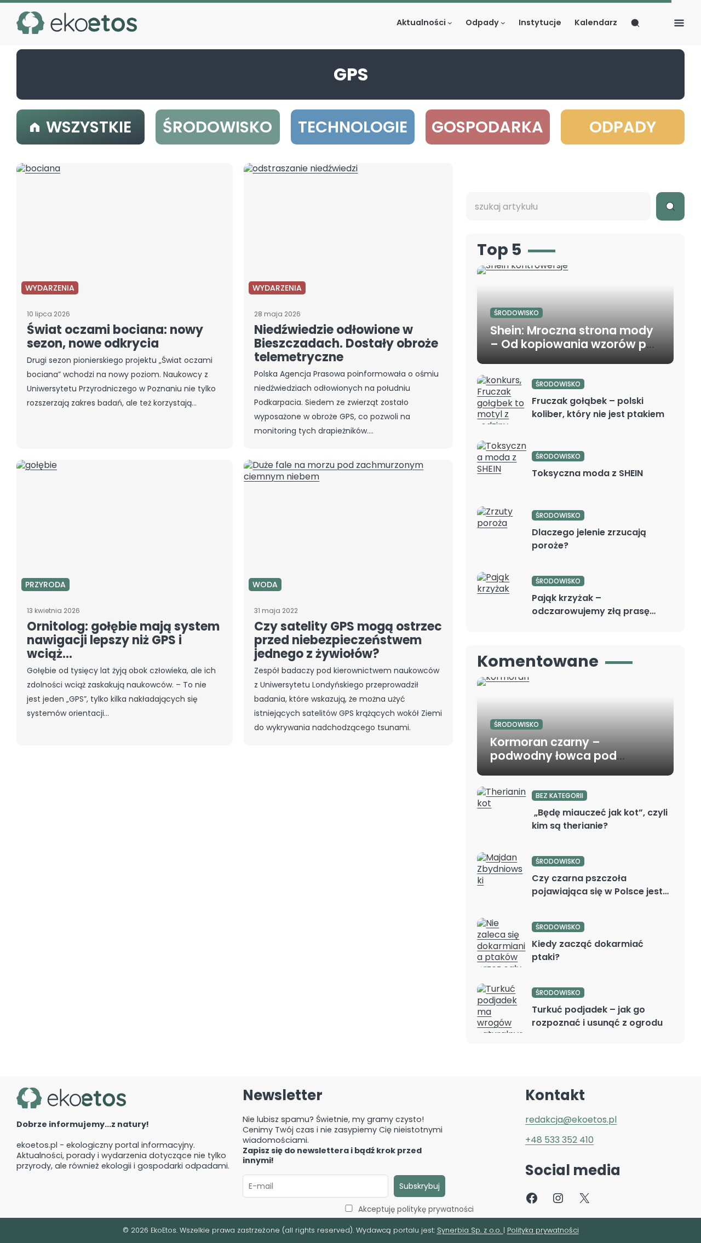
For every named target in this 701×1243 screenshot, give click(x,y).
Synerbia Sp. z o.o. (470, 1230)
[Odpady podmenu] (503, 22)
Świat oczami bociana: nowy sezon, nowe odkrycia (115, 336)
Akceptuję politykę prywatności (416, 1209)
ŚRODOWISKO (516, 312)
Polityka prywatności (543, 1230)
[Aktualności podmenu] (449, 22)
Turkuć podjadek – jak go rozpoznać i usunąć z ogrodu (597, 1016)
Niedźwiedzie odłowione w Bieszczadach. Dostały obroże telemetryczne (346, 343)
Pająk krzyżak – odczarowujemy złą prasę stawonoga (591, 611)
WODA (265, 584)
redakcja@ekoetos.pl (571, 1119)
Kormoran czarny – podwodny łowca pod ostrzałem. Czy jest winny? (566, 755)
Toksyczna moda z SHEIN (587, 473)
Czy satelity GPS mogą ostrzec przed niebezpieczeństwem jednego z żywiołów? (348, 640)
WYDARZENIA (49, 287)
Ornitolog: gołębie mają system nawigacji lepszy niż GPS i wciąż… (123, 640)
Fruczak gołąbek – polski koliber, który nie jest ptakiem (598, 407)
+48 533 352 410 (559, 1140)
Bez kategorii (559, 795)
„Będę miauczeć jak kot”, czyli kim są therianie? (600, 819)
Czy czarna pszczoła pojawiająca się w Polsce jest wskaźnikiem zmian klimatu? (597, 891)
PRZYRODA (45, 584)
